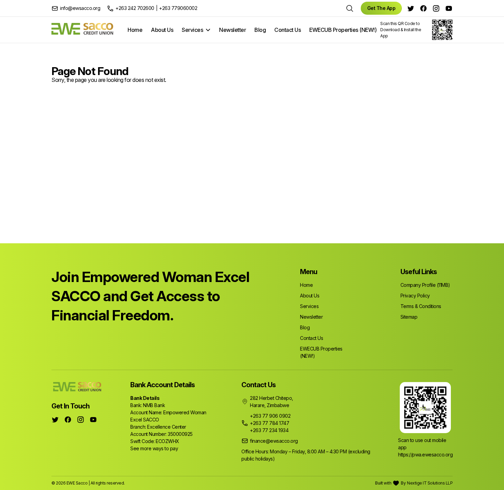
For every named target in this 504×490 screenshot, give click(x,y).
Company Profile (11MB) (425, 285)
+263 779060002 (178, 8)
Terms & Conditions (420, 306)
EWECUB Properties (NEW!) (342, 29)
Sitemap (409, 317)
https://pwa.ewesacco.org (425, 454)
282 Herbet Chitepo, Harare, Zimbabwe (271, 401)
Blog (260, 29)
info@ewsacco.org (80, 8)
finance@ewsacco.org (274, 441)
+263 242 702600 (135, 8)
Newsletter (232, 29)
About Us (162, 29)
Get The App (381, 8)
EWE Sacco (77, 483)
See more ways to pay (154, 448)
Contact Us (287, 29)
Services (192, 29)
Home (135, 29)
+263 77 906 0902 (270, 416)
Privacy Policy (415, 295)
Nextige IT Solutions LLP (430, 483)
